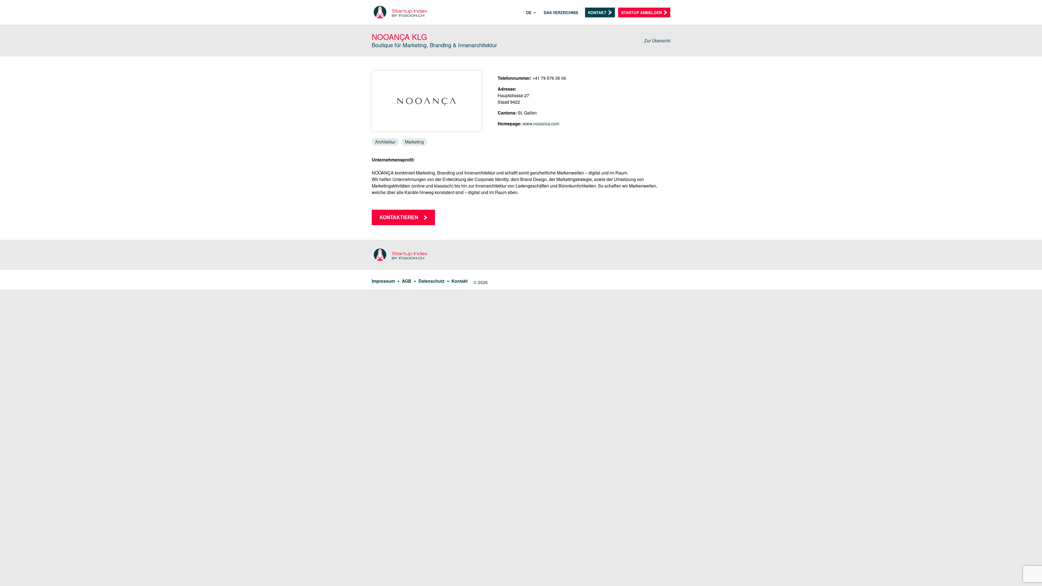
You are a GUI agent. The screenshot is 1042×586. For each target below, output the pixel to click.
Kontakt (597, 12)
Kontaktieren (399, 217)
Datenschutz (431, 281)
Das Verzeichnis (561, 13)
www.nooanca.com (541, 123)
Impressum (383, 281)
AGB (406, 281)
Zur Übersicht (657, 40)
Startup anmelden (641, 12)
